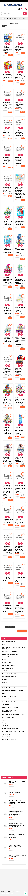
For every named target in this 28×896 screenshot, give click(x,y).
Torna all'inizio (22, 631)
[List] (6, 26)
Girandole (5, 682)
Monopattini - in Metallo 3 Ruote (12, 657)
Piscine (4, 660)
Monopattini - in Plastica (9, 665)
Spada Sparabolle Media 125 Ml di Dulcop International (20, 280)
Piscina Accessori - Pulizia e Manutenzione (10, 711)
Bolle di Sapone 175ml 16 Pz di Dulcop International (8, 339)
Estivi (6, 639)
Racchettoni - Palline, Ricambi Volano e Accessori (13, 648)
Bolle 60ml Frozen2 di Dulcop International (7, 459)
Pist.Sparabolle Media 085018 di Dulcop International (20, 222)
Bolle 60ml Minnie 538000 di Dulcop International (20, 400)
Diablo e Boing (6, 663)
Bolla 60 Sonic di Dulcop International (7, 132)
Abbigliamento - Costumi (9, 723)
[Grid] (3, 26)
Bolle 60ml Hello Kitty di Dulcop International (19, 105)
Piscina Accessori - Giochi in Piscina (13, 714)
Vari (3, 693)
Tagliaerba (5, 705)
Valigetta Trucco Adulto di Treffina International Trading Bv (17, 836)
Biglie (4, 685)
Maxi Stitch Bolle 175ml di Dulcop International (7, 105)
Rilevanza (18, 26)
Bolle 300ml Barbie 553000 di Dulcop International (7, 280)
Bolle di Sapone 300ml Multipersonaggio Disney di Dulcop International (20, 489)
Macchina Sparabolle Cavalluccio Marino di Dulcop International (7, 161)
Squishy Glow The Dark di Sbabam (17, 782)
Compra (10, 54)
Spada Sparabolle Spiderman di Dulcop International (7, 310)
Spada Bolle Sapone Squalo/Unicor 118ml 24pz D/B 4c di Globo (7, 549)
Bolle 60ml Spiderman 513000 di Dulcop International (19, 371)
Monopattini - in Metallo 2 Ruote (12, 699)
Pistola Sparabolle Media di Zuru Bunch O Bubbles (7, 49)
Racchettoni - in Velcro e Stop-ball (13, 691)
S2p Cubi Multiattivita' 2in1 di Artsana (17, 856)
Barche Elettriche (7, 737)
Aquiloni (4, 679)
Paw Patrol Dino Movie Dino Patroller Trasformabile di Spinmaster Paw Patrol (16, 814)
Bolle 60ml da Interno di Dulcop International (7, 189)
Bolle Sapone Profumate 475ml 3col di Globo (7, 578)
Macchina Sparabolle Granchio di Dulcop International (19, 160)
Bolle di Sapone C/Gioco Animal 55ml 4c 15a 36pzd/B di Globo (20, 579)
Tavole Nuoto (6, 734)
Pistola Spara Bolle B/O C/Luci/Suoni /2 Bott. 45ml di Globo (7, 608)
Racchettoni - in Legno (9, 677)
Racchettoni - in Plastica (9, 642)
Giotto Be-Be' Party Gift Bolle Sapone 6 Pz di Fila (8, 77)
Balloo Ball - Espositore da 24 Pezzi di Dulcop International (19, 251)
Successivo (11, 627)
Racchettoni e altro (8, 717)
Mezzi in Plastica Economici (10, 708)
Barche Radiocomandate (9, 740)
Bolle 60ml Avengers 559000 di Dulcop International (7, 430)
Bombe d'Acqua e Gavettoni (10, 654)
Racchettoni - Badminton (10, 674)
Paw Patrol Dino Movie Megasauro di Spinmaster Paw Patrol (17, 802)
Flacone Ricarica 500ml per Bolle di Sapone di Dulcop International (20, 431)
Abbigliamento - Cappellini (10, 729)
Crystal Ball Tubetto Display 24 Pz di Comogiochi (20, 77)
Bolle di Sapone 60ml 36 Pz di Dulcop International (20, 310)
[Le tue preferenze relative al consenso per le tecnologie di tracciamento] (25, 893)
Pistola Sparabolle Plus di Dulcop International (8, 250)
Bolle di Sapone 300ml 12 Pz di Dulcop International (8, 222)
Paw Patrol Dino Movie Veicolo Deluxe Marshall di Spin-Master (16, 825)
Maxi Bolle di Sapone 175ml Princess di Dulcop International (7, 371)
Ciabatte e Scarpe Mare (9, 688)
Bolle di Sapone (7, 671)
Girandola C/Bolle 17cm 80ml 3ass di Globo (19, 522)
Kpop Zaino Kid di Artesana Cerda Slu (15, 846)
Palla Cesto (5, 644)
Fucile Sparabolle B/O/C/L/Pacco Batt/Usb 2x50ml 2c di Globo (19, 609)
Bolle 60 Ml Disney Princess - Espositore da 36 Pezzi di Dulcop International (20, 340)
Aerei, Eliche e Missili (8, 702)
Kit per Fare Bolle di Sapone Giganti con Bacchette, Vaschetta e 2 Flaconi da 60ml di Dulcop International (20, 192)
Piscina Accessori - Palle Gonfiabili (13, 731)
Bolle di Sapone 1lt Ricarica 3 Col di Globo (8, 521)
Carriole (4, 720)
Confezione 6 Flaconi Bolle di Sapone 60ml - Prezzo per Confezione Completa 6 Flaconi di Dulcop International (8, 491)
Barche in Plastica (7, 668)
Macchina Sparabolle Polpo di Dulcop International (20, 133)
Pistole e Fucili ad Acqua (9, 651)
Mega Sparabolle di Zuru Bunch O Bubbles (19, 48)
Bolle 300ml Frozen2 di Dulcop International (19, 459)
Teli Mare (5, 726)
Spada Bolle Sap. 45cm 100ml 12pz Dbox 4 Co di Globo (19, 549)
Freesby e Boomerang (9, 696)
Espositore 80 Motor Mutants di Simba (15, 791)
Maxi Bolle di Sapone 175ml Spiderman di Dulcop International (7, 401)
